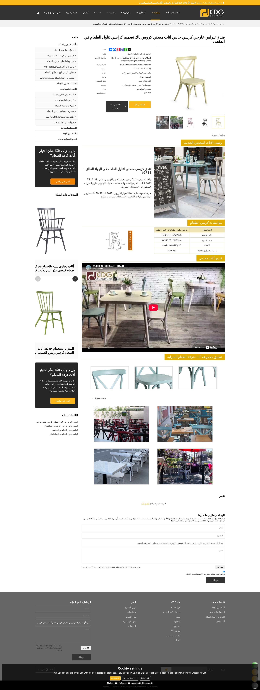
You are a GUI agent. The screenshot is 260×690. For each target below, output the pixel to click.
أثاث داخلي (220, 621)
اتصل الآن (138, 104)
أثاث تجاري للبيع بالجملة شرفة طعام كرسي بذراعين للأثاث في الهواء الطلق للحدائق (53, 268)
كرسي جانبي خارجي (70, 426)
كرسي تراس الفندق (52, 426)
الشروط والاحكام (191, 574)
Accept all (115, 678)
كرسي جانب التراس (44, 422)
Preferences (123, 683)
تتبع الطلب (131, 612)
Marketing (111, 683)
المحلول (142, 12)
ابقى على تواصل (63, 181)
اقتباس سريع (71, 12)
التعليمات (132, 626)
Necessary (146, 683)
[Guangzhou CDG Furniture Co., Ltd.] (212, 13)
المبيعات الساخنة (217, 612)
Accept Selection (130, 678)
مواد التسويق (130, 616)
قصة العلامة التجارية (172, 612)
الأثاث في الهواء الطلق (215, 616)
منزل (222, 24)
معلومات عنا (173, 12)
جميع (216, 24)
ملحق (218, 567)
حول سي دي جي (53, 12)
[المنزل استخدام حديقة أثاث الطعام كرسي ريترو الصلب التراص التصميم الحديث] (51, 312)
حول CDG (176, 607)
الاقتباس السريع (173, 635)
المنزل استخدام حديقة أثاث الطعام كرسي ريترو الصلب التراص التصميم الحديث (51, 350)
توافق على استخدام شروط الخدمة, (205, 574)
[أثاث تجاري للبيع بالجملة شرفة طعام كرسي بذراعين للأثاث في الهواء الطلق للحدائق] (51, 229)
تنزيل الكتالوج (130, 607)
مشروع (112, 12)
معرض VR (125, 12)
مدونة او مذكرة (129, 621)
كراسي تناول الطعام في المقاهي (65, 430)
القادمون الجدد (218, 607)
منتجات (157, 12)
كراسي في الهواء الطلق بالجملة (182, 24)
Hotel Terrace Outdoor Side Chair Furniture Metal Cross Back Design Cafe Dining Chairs (131, 59)
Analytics (135, 683)
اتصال (85, 12)
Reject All (145, 678)
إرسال (215, 580)
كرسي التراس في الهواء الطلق (66, 422)
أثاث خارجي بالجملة (204, 24)
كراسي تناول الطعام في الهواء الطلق (63, 434)
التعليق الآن (145, 504)
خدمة (98, 12)
